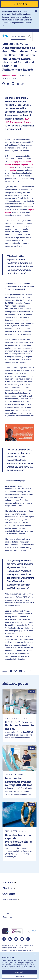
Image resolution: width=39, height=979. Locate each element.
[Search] (29, 38)
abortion (13, 170)
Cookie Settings (19, 976)
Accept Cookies (19, 972)
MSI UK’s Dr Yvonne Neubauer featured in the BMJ (19, 725)
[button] (18, 37)
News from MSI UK (10, 75)
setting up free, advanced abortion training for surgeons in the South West (19, 164)
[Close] (35, 954)
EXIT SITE (22, 4)
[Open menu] (35, 36)
